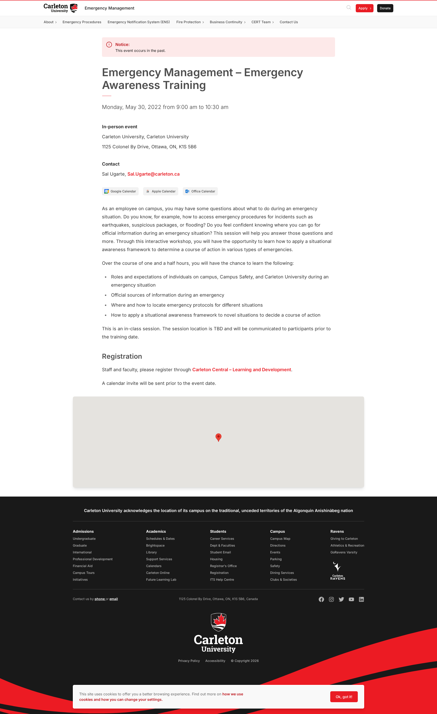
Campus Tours (84, 573)
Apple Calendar (163, 191)
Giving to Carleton (344, 538)
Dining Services (282, 573)
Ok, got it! (344, 696)
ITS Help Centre (222, 579)
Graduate (80, 545)
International (82, 552)
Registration (219, 573)
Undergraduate (84, 538)
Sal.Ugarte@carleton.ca (153, 174)
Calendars (154, 566)
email (113, 599)
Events (275, 552)
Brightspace (155, 545)
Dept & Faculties (222, 545)
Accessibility (215, 661)
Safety (275, 566)
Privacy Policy (189, 661)
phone (100, 599)
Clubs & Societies (283, 579)
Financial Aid (83, 566)
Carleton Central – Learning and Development (241, 369)
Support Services (159, 559)
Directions (278, 545)
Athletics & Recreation (347, 545)
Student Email (220, 552)
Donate (385, 8)
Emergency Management (109, 8)
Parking (276, 559)
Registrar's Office (223, 566)
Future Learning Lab (161, 579)
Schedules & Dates (160, 538)
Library (151, 552)
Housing (216, 559)
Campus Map (280, 538)
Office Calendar (203, 191)
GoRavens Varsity (343, 552)
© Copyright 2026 (245, 661)
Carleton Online (158, 573)
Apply (363, 8)
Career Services (222, 538)
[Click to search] (349, 8)
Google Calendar (123, 191)
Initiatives (80, 579)
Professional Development (93, 559)
